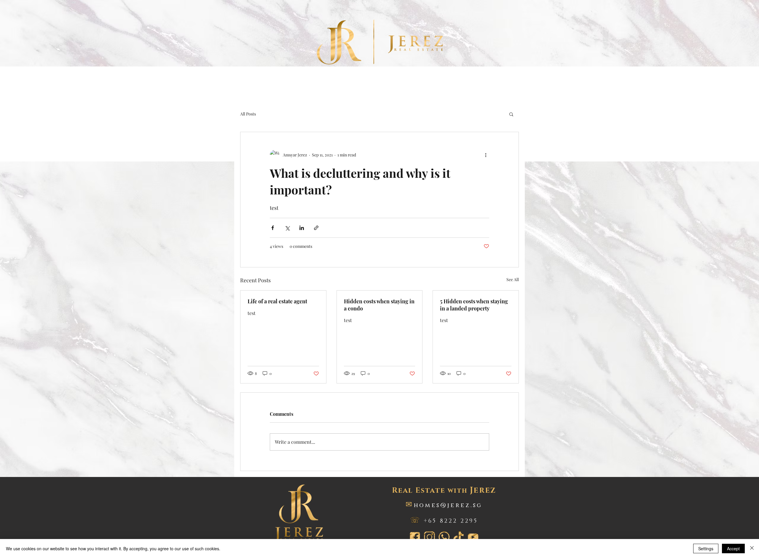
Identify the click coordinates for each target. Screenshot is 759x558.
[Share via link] (316, 228)
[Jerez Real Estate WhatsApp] (444, 537)
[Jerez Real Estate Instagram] (429, 537)
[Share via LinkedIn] (301, 228)
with (444, 490)
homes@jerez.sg (448, 505)
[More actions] (485, 154)
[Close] (751, 548)
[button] (511, 114)
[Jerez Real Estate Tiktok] (458, 537)
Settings (705, 548)
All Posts (248, 114)
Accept (733, 548)
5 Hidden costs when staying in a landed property (474, 305)
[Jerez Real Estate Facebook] (415, 537)
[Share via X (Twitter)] (287, 228)
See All (512, 279)
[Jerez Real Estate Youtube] (473, 537)
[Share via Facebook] (272, 228)
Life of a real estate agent (277, 301)
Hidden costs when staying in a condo (379, 305)
